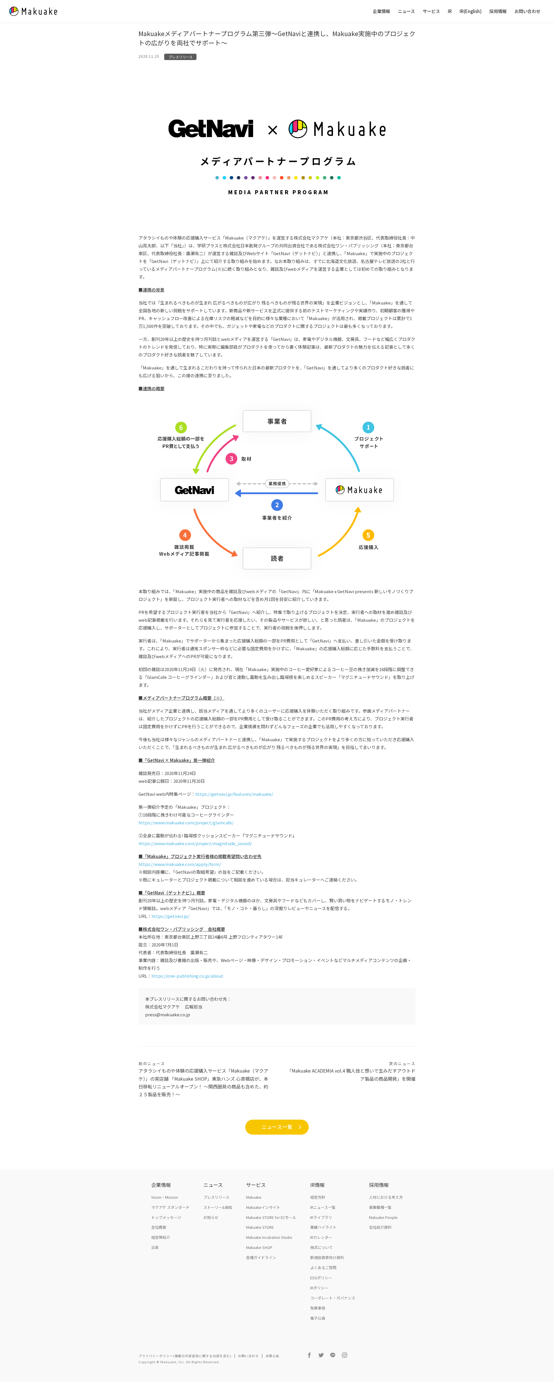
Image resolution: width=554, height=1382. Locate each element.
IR (450, 11)
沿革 (155, 1247)
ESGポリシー (321, 1277)
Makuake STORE (260, 1227)
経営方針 (317, 1197)
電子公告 (317, 1318)
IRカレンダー (321, 1237)
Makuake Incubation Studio (269, 1237)
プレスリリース (180, 56)
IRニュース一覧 (323, 1207)
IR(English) (471, 11)
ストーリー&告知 (217, 1207)
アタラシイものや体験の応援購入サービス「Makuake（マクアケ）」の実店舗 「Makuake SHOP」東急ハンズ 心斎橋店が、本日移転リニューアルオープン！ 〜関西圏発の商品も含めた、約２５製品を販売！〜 (203, 1079)
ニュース (406, 11)
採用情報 (498, 11)
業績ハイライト (323, 1227)
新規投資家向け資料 (327, 1257)
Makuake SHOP (259, 1247)
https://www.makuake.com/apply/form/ (179, 864)
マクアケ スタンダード (170, 1207)
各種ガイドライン (261, 1257)
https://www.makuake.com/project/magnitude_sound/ (195, 843)
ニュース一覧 (277, 1126)
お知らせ (210, 1217)
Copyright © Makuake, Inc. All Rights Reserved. (179, 1361)
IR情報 (317, 1184)
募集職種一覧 (380, 1207)
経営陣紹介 (160, 1237)
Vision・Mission (164, 1197)
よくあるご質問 (323, 1267)
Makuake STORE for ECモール (271, 1217)
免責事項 (317, 1308)
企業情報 (381, 11)
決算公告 (272, 1355)
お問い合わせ (527, 11)
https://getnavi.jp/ (170, 916)
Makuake (253, 1197)
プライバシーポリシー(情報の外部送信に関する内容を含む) (184, 1355)
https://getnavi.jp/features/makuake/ (234, 794)
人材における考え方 (386, 1197)
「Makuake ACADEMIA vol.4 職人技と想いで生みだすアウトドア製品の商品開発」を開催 (351, 1071)
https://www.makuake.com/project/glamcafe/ (186, 822)
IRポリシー (319, 1288)
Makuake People (383, 1217)
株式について (321, 1247)
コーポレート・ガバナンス (332, 1298)
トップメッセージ (166, 1217)
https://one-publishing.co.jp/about (187, 976)
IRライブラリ (321, 1217)
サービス (431, 11)
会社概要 (158, 1227)
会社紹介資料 (380, 1227)
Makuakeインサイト (263, 1207)
